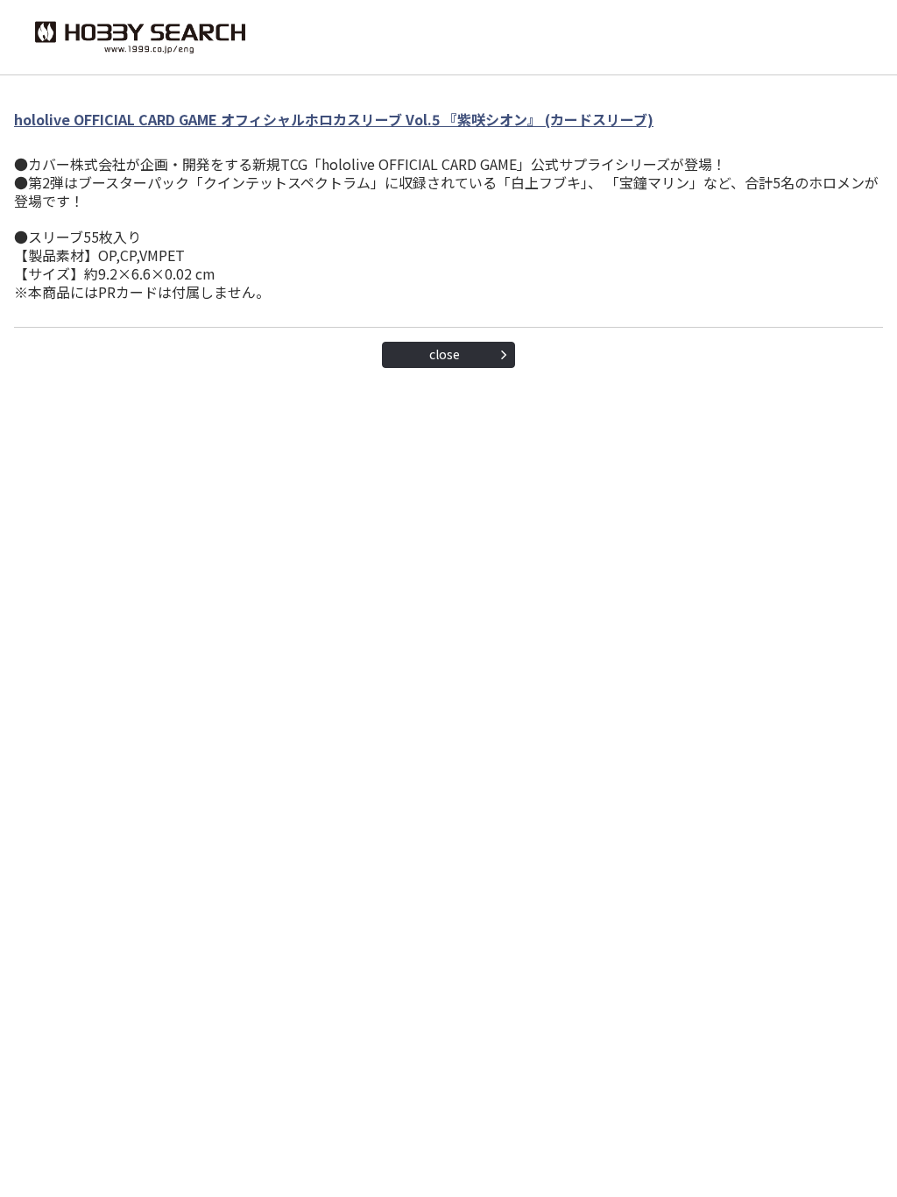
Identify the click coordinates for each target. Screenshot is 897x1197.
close (444, 354)
